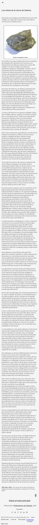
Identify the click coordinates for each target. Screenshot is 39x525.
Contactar (30, 520)
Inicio (33, 517)
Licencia (13, 519)
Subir (35, 495)
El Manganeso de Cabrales (23, 506)
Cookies (29, 521)
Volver (2, 2)
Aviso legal (21, 519)
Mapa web (4, 523)
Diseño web (5, 519)
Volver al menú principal (19, 500)
